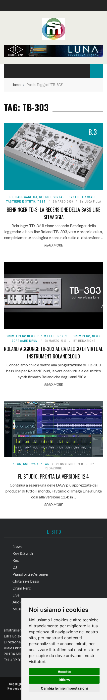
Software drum (24, 341)
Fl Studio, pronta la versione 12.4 (53, 476)
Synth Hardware (83, 197)
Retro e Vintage (53, 197)
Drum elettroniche (54, 336)
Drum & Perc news (21, 336)
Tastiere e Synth (20, 202)
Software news (36, 464)
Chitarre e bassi (25, 581)
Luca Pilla (93, 202)
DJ (11, 197)
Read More (53, 245)
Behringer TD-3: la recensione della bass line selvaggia (53, 213)
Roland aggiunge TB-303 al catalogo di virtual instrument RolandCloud (53, 352)
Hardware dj (26, 197)
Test (41, 202)
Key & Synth (22, 553)
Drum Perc (81, 336)
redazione (87, 341)
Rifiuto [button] (64, 680)
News (96, 336)
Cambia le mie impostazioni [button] (64, 688)
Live (15, 595)
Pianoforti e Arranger (30, 574)
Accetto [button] (64, 671)
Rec (15, 560)
